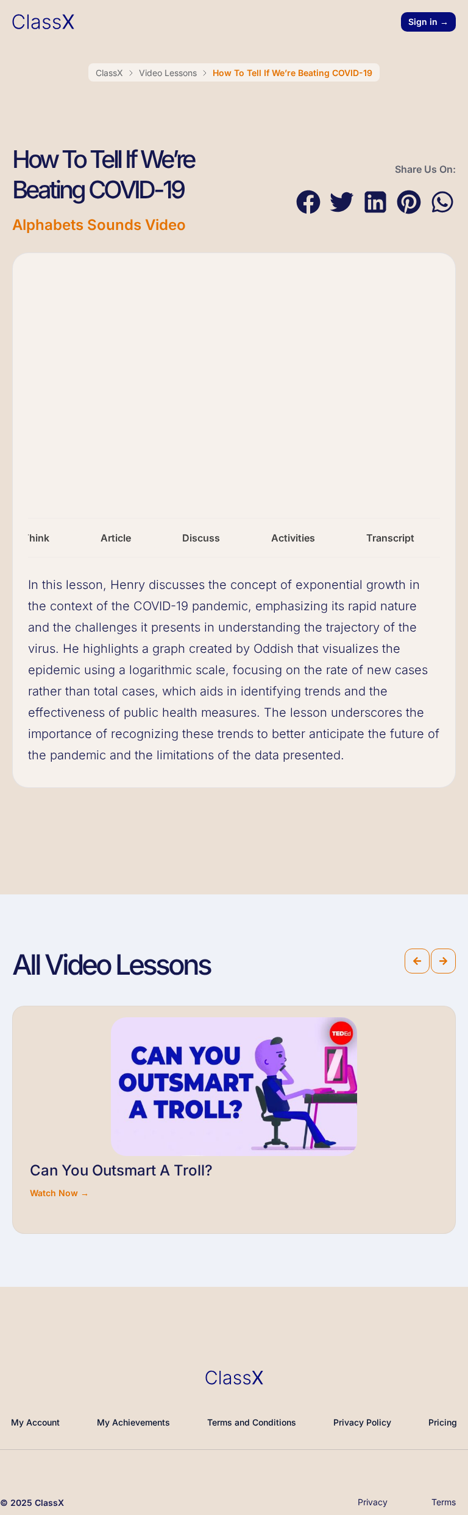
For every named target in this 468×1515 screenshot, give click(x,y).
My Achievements (133, 1422)
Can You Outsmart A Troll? (121, 1170)
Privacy (373, 1502)
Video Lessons (168, 73)
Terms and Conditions (251, 1422)
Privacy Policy (362, 1422)
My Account (35, 1422)
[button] (308, 202)
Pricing (442, 1422)
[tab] (115, 537)
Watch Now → (59, 1193)
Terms (443, 1502)
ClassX (109, 73)
